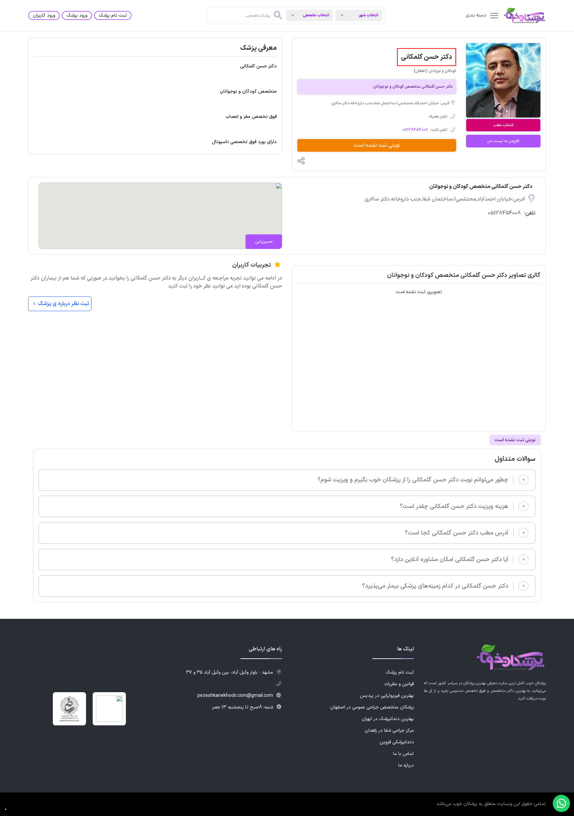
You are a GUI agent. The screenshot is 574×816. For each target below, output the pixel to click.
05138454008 (415, 130)
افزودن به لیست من (503, 141)
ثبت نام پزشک (113, 15)
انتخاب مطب (503, 125)
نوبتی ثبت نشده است (377, 145)
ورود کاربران (44, 15)
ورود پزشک (76, 15)
